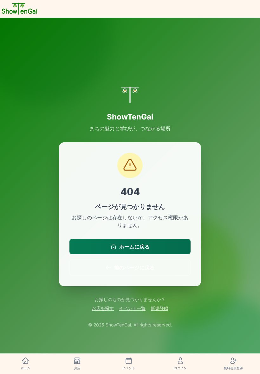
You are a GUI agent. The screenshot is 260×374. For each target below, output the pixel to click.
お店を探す (103, 308)
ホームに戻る (134, 246)
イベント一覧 (132, 308)
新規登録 (159, 308)
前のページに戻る (134, 267)
